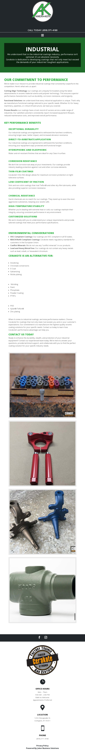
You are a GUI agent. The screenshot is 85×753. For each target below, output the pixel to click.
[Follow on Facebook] (39, 637)
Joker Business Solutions (48, 748)
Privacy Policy (42, 745)
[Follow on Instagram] (45, 637)
